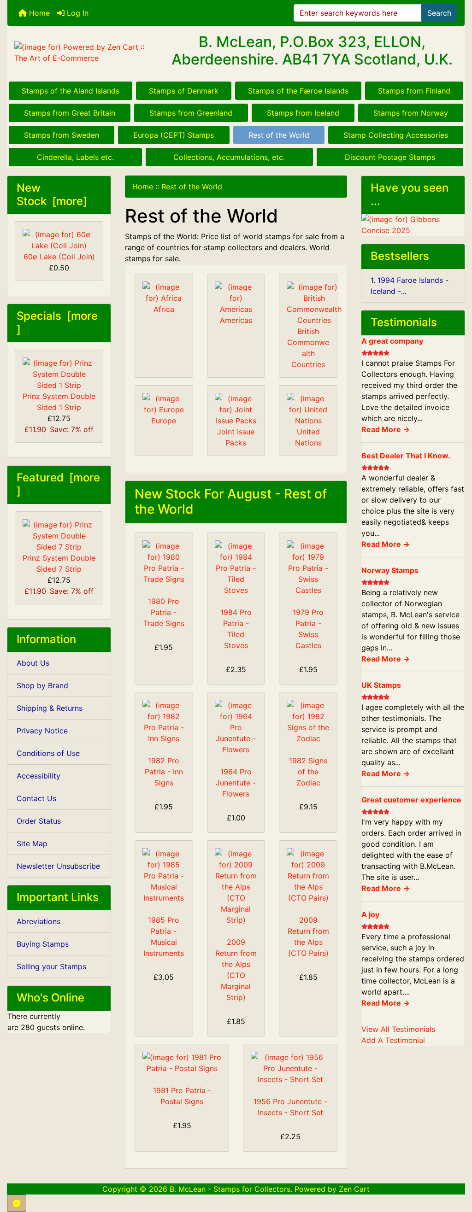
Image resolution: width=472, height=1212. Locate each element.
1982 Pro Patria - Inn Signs (164, 771)
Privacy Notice (42, 730)
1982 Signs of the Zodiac (308, 771)
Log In (76, 13)
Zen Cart (354, 1189)
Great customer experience (411, 799)
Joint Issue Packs (235, 437)
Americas (236, 320)
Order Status (39, 821)
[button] (16, 1203)
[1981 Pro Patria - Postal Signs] (181, 1063)
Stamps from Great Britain (69, 112)
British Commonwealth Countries (308, 348)
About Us (33, 662)
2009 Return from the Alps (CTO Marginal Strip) (236, 969)
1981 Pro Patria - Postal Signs (182, 1096)
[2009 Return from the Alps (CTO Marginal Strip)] (236, 886)
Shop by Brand (42, 685)
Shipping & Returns (50, 708)
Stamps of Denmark (183, 90)
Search (439, 13)
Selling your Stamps (51, 966)
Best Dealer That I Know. (405, 455)
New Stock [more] (52, 194)
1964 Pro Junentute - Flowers (236, 782)
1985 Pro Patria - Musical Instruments (163, 936)
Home (38, 13)
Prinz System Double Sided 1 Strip (59, 402)
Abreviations (38, 921)
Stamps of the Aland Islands (70, 90)
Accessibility (38, 775)
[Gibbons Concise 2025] (413, 224)
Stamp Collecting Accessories (395, 135)
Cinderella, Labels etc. (75, 157)
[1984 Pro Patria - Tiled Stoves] (236, 568)
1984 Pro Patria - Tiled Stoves (236, 629)
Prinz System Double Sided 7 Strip (59, 563)
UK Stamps (381, 685)
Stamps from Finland (414, 90)
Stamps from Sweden (61, 135)
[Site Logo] (83, 52)
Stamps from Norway (410, 112)
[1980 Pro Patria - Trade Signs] (163, 562)
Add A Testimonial (393, 1040)
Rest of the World (278, 135)
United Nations (308, 437)
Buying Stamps (43, 944)
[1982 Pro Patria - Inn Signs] (163, 722)
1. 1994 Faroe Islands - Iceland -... (409, 285)
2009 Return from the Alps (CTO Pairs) (308, 936)
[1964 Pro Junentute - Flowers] (236, 727)
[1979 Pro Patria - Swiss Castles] (308, 568)
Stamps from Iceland (303, 112)
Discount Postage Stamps (390, 157)
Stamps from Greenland (190, 112)
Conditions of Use (48, 753)
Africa (163, 309)
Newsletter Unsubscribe (58, 866)
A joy (370, 914)
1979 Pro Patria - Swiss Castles (308, 629)
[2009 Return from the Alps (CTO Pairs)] (308, 875)
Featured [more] (58, 484)
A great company (392, 340)
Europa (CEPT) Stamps (173, 135)
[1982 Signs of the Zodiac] (308, 722)
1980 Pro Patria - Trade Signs (163, 612)
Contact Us (36, 798)
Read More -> (385, 429)
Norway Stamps (390, 570)
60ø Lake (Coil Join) (59, 256)
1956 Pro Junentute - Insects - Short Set (290, 1107)
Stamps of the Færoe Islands (298, 90)
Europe (163, 420)
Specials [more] (57, 322)
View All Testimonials (398, 1029)
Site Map (32, 843)
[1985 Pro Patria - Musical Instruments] (163, 875)
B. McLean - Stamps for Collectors (230, 1189)
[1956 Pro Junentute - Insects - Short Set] (290, 1068)
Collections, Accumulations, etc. (229, 157)
